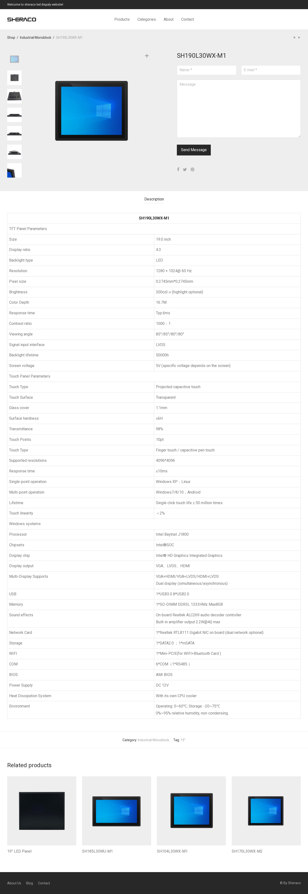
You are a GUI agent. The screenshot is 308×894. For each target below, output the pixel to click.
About (168, 19)
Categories (146, 19)
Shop (11, 37)
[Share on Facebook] (178, 169)
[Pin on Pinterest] (193, 169)
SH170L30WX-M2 (247, 851)
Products (122, 19)
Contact (187, 19)
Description (154, 199)
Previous (34, 111)
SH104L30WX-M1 (172, 851)
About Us (14, 883)
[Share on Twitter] (185, 169)
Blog (29, 883)
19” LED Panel (19, 851)
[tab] (154, 199)
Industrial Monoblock (35, 37)
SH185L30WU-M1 (97, 851)
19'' (183, 740)
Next (147, 111)
